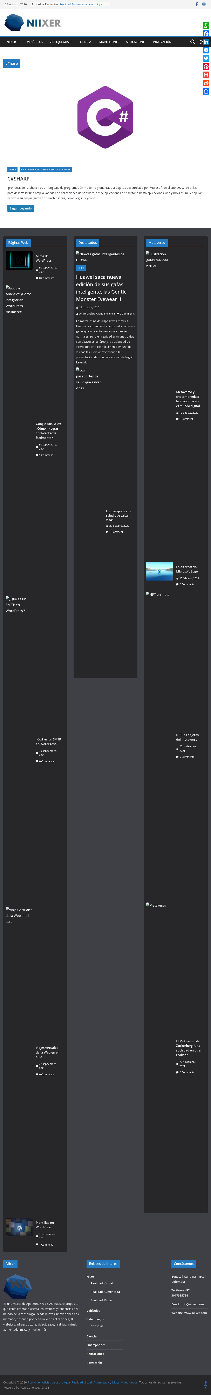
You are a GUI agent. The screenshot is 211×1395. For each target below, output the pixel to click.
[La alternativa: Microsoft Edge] (159, 575)
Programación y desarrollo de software (45, 169)
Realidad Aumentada (105, 1292)
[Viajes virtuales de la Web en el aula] (19, 1061)
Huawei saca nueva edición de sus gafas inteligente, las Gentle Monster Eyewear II (101, 287)
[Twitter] (206, 58)
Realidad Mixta (101, 1300)
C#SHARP (18, 178)
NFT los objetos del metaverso (187, 737)
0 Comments (46, 278)
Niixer (11, 42)
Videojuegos (59, 42)
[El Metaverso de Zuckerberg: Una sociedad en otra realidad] (159, 1056)
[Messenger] (206, 50)
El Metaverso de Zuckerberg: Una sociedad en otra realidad (188, 1048)
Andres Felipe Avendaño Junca (97, 313)
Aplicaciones (136, 42)
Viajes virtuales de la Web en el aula (47, 1052)
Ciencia (85, 42)
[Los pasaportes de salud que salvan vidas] (89, 521)
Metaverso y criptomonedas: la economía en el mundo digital (188, 399)
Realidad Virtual (102, 1283)
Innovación (162, 42)
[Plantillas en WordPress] (19, 1233)
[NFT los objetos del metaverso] (159, 746)
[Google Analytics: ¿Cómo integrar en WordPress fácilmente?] (19, 439)
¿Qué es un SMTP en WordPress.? (48, 741)
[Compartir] (206, 91)
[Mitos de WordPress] (19, 267)
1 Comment (46, 455)
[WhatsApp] (206, 25)
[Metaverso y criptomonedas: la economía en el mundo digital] (159, 405)
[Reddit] (206, 83)
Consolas (97, 1326)
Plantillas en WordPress (45, 1224)
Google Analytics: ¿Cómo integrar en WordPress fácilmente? (48, 431)
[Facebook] (206, 34)
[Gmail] (206, 75)
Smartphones (108, 42)
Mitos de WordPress (44, 258)
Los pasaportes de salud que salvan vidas (118, 515)
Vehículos (35, 42)
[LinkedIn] (206, 42)
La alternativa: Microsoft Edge (187, 569)
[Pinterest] (206, 66)
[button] (18, 42)
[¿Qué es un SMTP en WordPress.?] (19, 750)
